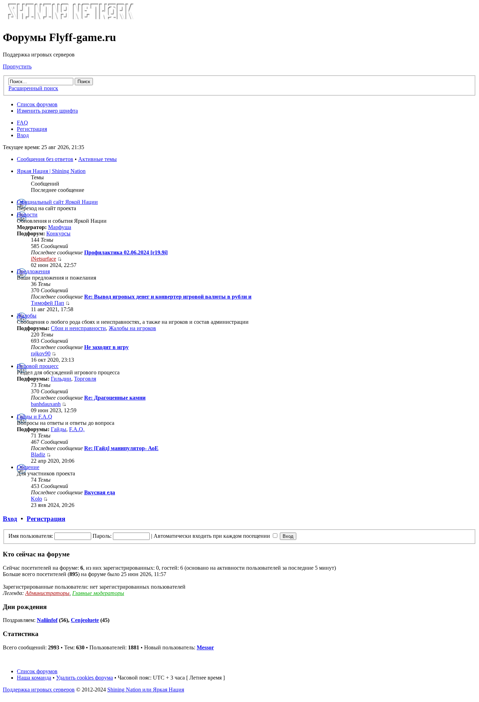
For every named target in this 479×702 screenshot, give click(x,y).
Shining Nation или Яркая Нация (145, 690)
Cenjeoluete (85, 620)
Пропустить (17, 66)
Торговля (85, 379)
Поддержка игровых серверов (39, 690)
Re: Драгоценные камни (115, 398)
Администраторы (47, 593)
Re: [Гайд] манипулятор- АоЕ (121, 448)
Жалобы (26, 316)
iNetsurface (43, 259)
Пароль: (102, 536)
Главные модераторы (98, 593)
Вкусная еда (99, 492)
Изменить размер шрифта (47, 111)
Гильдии (61, 379)
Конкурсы (58, 233)
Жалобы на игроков (132, 328)
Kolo (36, 499)
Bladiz (38, 454)
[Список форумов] (70, 20)
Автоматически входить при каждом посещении (212, 536)
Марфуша (59, 227)
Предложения (33, 271)
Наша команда (34, 678)
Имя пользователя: (30, 536)
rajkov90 (40, 353)
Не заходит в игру (106, 347)
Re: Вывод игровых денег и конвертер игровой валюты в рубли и (167, 297)
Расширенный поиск (33, 88)
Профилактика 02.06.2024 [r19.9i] (126, 252)
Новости (27, 215)
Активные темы (97, 159)
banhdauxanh (46, 404)
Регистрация (32, 129)
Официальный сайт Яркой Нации (57, 202)
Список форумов (37, 104)
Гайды (58, 429)
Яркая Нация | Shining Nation (51, 171)
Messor (205, 647)
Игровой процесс (38, 366)
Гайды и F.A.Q (34, 417)
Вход (23, 135)
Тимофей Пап (47, 303)
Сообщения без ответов (45, 159)
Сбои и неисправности (78, 328)
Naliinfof (47, 620)
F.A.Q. (77, 429)
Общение (28, 467)
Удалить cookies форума (84, 678)
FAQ (22, 123)
